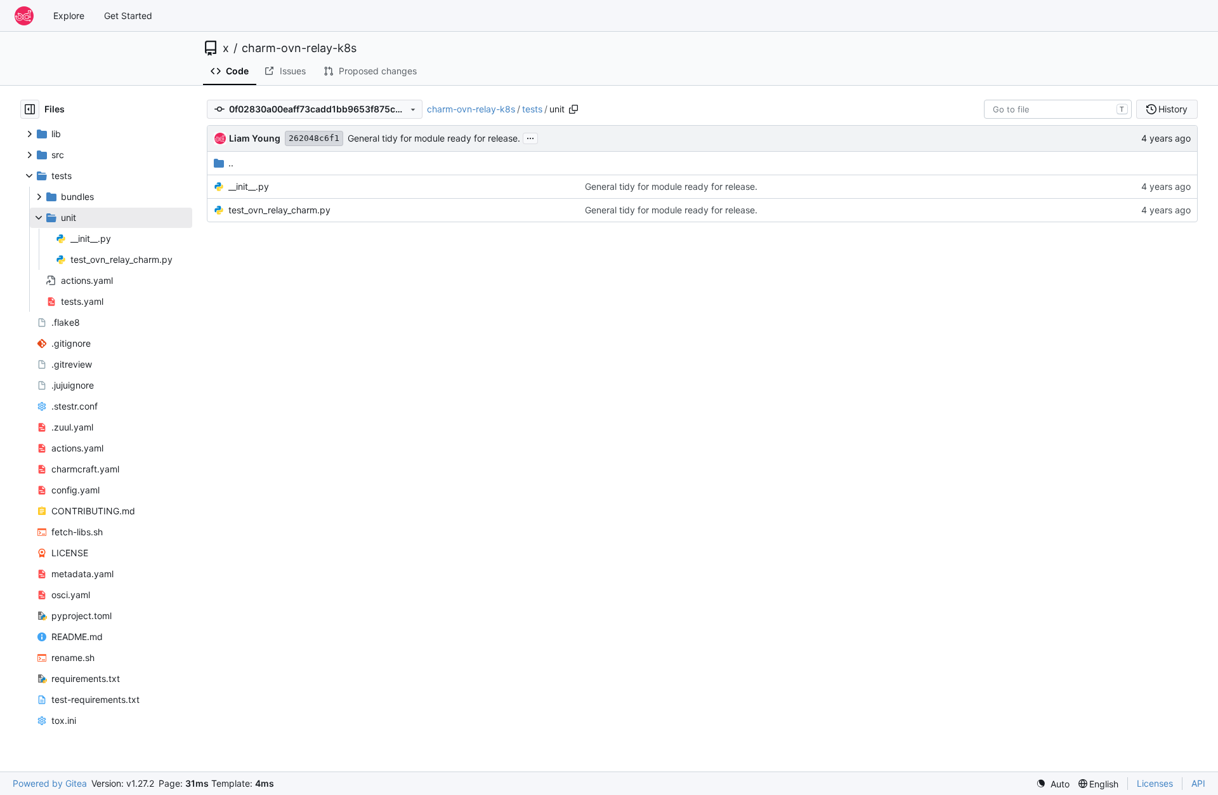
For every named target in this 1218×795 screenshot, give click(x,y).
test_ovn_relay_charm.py (279, 209)
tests (532, 109)
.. (230, 162)
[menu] (1053, 783)
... (530, 137)
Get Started (128, 15)
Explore (68, 15)
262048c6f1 (314, 138)
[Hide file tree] (29, 109)
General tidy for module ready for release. (434, 138)
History (1173, 109)
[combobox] (1058, 109)
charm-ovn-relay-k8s (299, 48)
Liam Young (254, 138)
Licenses (1155, 783)
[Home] (24, 15)
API (1198, 783)
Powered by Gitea (50, 783)
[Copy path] (573, 109)
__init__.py (248, 186)
